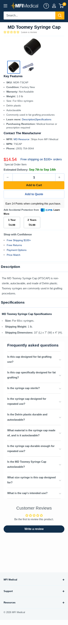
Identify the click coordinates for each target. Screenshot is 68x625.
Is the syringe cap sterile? (23, 388)
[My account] (46, 6)
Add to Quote (34, 194)
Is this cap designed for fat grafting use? (29, 359)
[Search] (59, 15)
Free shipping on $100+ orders (41, 159)
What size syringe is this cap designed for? (31, 480)
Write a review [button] (34, 528)
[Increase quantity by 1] (59, 177)
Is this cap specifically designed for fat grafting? (31, 375)
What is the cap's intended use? (27, 493)
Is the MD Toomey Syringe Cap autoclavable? (26, 464)
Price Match (13, 254)
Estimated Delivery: (16, 169)
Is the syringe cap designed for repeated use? (26, 401)
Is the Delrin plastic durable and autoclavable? (27, 417)
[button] (12, 32)
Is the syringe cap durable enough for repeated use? (31, 448)
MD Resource (22, 139)
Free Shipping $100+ (19, 240)
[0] (61, 6)
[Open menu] (5, 5)
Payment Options (16, 250)
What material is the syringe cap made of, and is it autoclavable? (31, 433)
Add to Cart (34, 185)
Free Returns (14, 245)
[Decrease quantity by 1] (8, 177)
